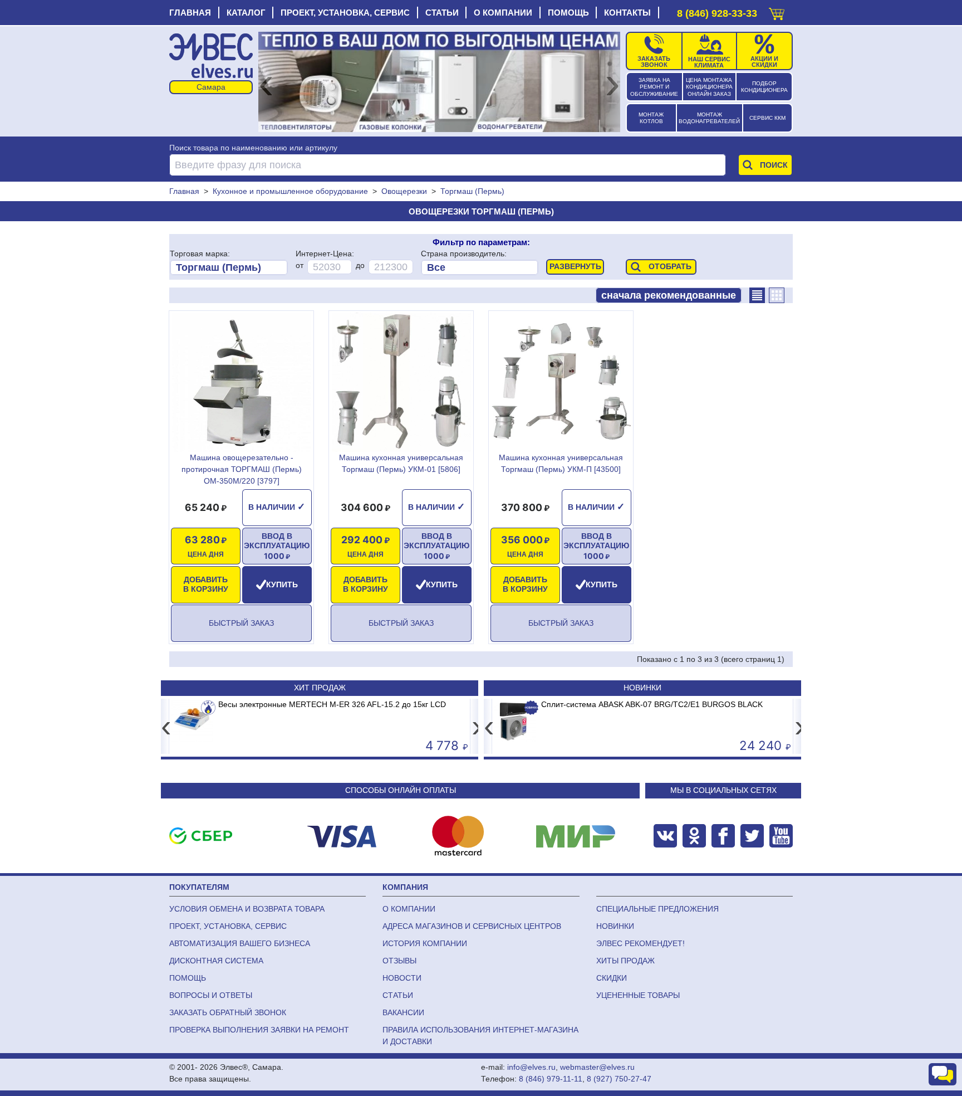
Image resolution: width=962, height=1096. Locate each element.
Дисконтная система (216, 960)
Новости (401, 977)
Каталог (246, 12)
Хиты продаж (625, 960)
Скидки (611, 977)
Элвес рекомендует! (640, 943)
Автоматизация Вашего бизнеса (239, 943)
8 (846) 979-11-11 (550, 1078)
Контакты (627, 12)
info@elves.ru (531, 1067)
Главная (190, 12)
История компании (424, 943)
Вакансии (403, 1012)
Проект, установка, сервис (345, 12)
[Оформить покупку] (776, 11)
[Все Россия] (479, 267)
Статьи (442, 12)
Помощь (568, 12)
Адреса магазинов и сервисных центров (471, 926)
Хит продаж (320, 687)
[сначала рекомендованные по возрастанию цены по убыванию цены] (669, 295)
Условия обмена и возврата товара (247, 908)
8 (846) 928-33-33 (717, 13)
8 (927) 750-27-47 (619, 1078)
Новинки (642, 687)
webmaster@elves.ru (597, 1067)
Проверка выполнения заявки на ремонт (259, 1029)
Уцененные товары (638, 995)
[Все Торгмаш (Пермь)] (228, 267)
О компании (503, 12)
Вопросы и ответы (210, 995)
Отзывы (399, 960)
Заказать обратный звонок (227, 1012)
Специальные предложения (657, 908)
